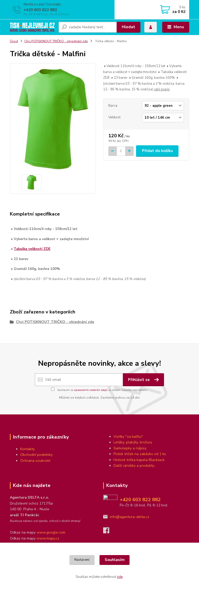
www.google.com (51, 532)
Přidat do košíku (157, 150)
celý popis (162, 89)
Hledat (128, 27)
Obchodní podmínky (36, 454)
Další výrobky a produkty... (134, 465)
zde (120, 576)
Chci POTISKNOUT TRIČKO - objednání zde (56, 41)
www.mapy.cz (48, 538)
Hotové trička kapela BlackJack (139, 459)
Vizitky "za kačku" (128, 436)
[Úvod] (32, 27)
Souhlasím (115, 559)
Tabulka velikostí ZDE (32, 248)
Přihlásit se (139, 379)
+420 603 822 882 (40, 9)
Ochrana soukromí (35, 460)
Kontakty (27, 449)
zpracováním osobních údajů (91, 390)
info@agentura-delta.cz (129, 516)
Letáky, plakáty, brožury (132, 442)
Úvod (14, 41)
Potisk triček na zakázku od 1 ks (139, 453)
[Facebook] (108, 531)
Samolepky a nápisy (129, 448)
